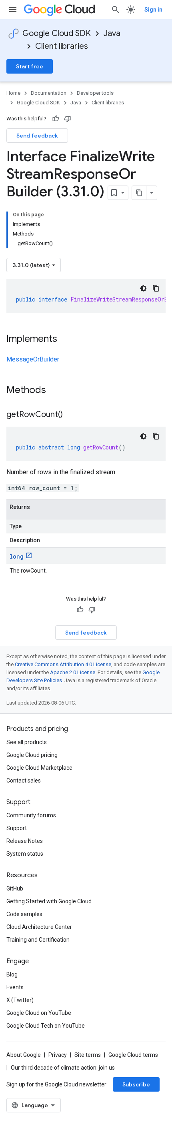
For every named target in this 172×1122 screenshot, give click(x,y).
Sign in (153, 9)
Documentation (48, 93)
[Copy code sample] (156, 288)
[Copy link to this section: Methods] (56, 390)
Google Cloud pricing (32, 755)
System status (24, 853)
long (17, 556)
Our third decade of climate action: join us (63, 1067)
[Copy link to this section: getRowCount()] (71, 415)
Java (112, 33)
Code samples (24, 914)
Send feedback (37, 135)
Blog (12, 974)
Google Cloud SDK (56, 33)
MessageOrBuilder (32, 359)
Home (13, 93)
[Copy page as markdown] (139, 193)
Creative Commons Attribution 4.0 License (63, 664)
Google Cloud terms (133, 1055)
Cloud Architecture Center (39, 927)
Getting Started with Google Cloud (49, 901)
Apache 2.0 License (72, 672)
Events (15, 987)
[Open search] (115, 9)
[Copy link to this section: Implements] (65, 339)
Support (16, 828)
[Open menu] (13, 9)
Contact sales (23, 780)
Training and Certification (38, 939)
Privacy (57, 1055)
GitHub (14, 888)
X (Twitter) (20, 1000)
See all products (26, 742)
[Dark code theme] (143, 288)
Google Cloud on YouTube (38, 1013)
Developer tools (95, 93)
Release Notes (24, 841)
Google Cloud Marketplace (39, 768)
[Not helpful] (68, 119)
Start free (29, 66)
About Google (23, 1055)
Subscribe (136, 1084)
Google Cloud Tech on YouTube (45, 1025)
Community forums (31, 815)
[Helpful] (56, 119)
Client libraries (61, 46)
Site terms (87, 1055)
